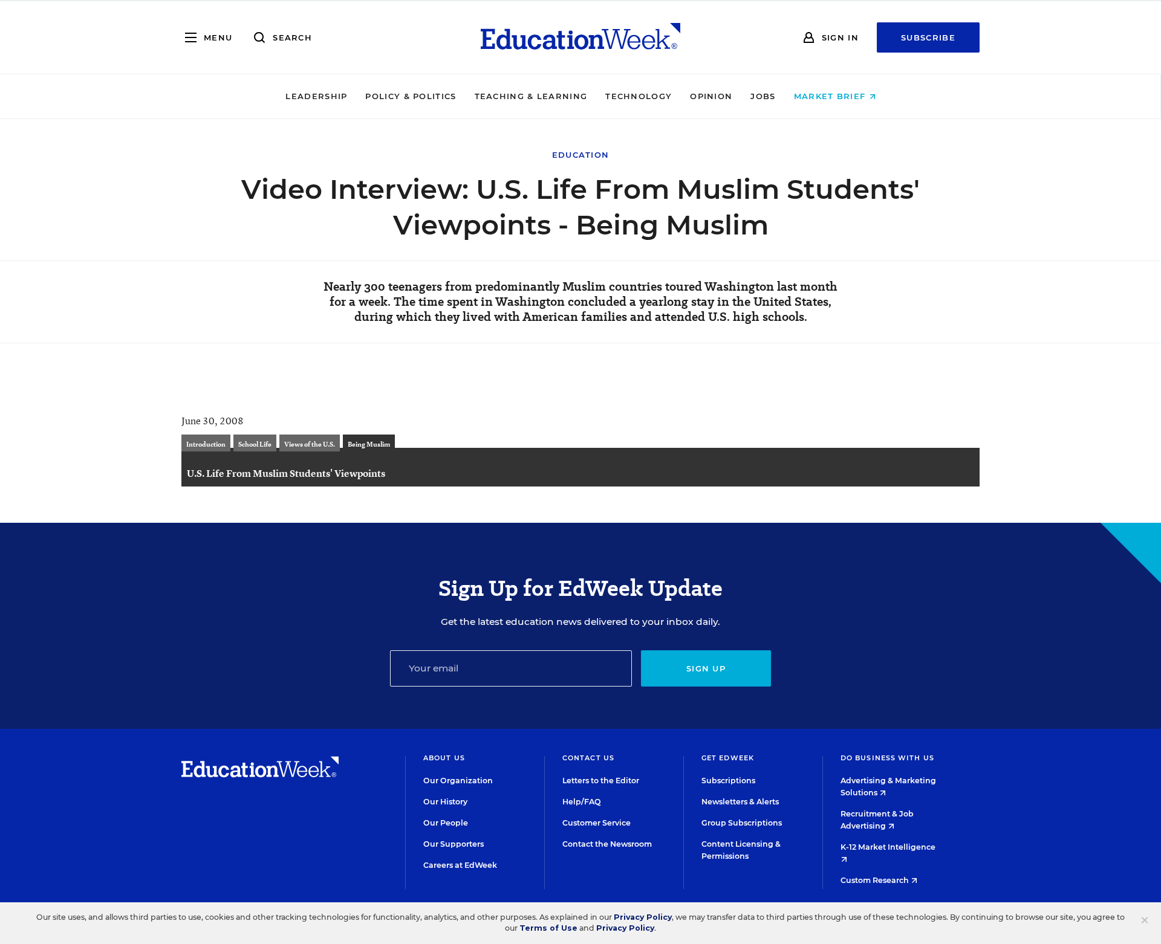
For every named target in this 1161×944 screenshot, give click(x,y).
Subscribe (928, 37)
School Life (255, 444)
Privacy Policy (643, 917)
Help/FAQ (581, 801)
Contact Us (588, 758)
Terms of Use (548, 928)
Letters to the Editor (600, 780)
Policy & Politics (410, 96)
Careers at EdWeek (460, 865)
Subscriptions (728, 780)
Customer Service (596, 822)
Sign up (706, 668)
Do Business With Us (887, 758)
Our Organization (458, 780)
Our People (445, 822)
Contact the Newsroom (607, 844)
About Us (444, 758)
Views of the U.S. (309, 444)
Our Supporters (453, 844)
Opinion (711, 96)
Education (581, 155)
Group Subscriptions (741, 822)
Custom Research (876, 880)
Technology (638, 96)
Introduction (206, 444)
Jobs (762, 96)
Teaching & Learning (531, 96)
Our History (445, 801)
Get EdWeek (727, 758)
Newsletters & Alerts (740, 801)
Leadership (316, 96)
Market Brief (831, 96)
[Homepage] (580, 37)
